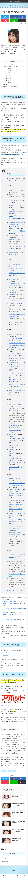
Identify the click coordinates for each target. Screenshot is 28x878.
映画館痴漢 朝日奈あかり (15, 504)
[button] (25, 418)
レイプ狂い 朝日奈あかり (16, 500)
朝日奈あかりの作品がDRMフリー (12, 86)
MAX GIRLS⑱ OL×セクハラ (11, 614)
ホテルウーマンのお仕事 (15, 430)
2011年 (9, 76)
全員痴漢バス (12, 349)
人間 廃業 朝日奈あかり (15, 489)
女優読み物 (5, 771)
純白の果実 (11, 178)
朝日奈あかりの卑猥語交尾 (15, 509)
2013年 (9, 80)
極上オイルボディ (13, 211)
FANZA (5, 652)
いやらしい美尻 (13, 200)
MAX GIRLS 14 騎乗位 (9, 601)
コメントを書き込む (14, 853)
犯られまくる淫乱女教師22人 (10, 619)
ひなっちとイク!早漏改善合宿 (16, 353)
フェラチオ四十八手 (14, 467)
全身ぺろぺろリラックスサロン (17, 404)
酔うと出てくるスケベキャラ (16, 445)
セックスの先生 (13, 462)
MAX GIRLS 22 (7, 612)
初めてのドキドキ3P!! (14, 190)
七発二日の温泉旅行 (14, 379)
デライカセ (11, 453)
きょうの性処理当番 (14, 425)
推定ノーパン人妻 (13, 334)
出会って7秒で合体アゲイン (16, 362)
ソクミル (5, 655)
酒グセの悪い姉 (13, 299)
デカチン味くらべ (13, 290)
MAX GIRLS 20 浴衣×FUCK (10, 608)
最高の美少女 (12, 194)
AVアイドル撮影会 (13, 322)
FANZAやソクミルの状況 (10, 84)
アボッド (4, 680)
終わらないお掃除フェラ (15, 264)
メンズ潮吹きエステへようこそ (17, 458)
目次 (12, 61)
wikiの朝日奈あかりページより (14, 590)
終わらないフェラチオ (14, 309)
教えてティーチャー (14, 205)
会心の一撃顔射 (13, 279)
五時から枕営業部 (13, 358)
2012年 (9, 78)
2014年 (9, 82)
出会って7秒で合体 (13, 252)
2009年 (9, 72)
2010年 (9, 74)
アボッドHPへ (5, 705)
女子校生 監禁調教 (13, 235)
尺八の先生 (11, 449)
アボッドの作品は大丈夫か (12, 89)
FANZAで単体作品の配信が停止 (11, 64)
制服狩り (11, 216)
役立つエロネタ (12, 771)
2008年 (9, 70)
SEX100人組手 (12, 434)
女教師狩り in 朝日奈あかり (16, 239)
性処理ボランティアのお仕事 (16, 338)
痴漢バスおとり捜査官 (14, 408)
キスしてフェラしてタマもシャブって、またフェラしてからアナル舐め (17, 316)
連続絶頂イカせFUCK (14, 228)
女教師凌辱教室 (13, 294)
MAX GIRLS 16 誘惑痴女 (9, 603)
